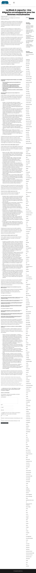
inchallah (27, 301)
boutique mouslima (29, 212)
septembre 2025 (29, 82)
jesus (27, 333)
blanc (27, 203)
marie (27, 363)
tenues (27, 523)
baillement (28, 196)
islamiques (28, 316)
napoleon (27, 426)
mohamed (28, 389)
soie (26, 510)
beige (27, 199)
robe (27, 468)
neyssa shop (28, 429)
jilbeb (27, 339)
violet (27, 560)
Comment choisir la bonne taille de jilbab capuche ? (12, 84)
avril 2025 (27, 91)
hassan (27, 289)
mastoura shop (28, 376)
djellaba (27, 246)
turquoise (27, 532)
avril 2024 (27, 113)
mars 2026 (28, 71)
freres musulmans (29, 278)
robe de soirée (28, 472)
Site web (2, 410)
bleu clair (27, 209)
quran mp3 (28, 459)
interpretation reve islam (29, 307)
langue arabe (28, 344)
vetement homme (29, 554)
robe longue (28, 477)
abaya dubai (28, 153)
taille (27, 519)
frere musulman (29, 276)
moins (27, 392)
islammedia (28, 322)
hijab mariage (28, 295)
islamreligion (28, 324)
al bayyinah (28, 172)
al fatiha (27, 174)
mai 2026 (27, 67)
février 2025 (28, 95)
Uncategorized (28, 536)
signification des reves (30, 500)
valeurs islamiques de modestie (13, 385)
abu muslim (28, 161)
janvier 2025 (28, 97)
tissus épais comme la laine (14, 384)
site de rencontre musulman (29, 504)
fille (26, 262)
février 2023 (28, 139)
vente (27, 540)
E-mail (2, 407)
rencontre (28, 463)
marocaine (28, 368)
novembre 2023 (28, 123)
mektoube (28, 379)
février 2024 (28, 117)
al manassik (28, 175)
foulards (27, 271)
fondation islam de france (29, 267)
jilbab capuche (11, 380)
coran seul (28, 231)
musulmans (28, 420)
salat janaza (28, 490)
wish (26, 564)
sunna (27, 514)
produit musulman (29, 453)
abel (27, 157)
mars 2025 (28, 93)
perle (27, 444)
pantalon (27, 440)
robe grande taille (29, 476)
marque (27, 370)
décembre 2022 (28, 143)
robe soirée (28, 481)
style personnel (6, 384)
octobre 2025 (28, 80)
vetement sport (29, 556)
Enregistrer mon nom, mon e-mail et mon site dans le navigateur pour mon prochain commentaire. (10, 413)
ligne (27, 346)
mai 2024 (27, 111)
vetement (27, 545)
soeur (27, 508)
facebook (27, 257)
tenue (27, 521)
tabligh (27, 517)
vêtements (28, 558)
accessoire (28, 162)
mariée (27, 365)
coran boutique (28, 227)
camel (27, 218)
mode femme (28, 383)
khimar (27, 342)
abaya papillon (28, 155)
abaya (27, 151)
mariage (27, 357)
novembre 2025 (28, 78)
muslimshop (28, 413)
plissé (27, 448)
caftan (27, 216)
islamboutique (28, 313)
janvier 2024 (28, 119)
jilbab (27, 337)
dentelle (27, 242)
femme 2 (27, 261)
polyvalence (9, 382)
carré (27, 222)
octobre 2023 (28, 124)
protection (20, 383)
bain (26, 198)
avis (26, 194)
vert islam (27, 543)
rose (27, 485)
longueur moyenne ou (18, 380)
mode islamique (3, 381)
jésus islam (28, 335)
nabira (27, 424)
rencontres (28, 464)
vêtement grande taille (30, 553)
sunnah (27, 516)
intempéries (20, 378)
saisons (2, 384)
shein (27, 498)
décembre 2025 (29, 76)
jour (26, 341)
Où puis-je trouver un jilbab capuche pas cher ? (11, 85)
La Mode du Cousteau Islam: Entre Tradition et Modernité (29, 27)
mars (27, 374)
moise (27, 396)
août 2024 (27, 106)
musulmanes (28, 418)
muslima (27, 411)
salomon (27, 492)
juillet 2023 (28, 130)
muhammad (28, 405)
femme (27, 259)
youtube (27, 566)
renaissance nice (29, 461)
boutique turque (28, 214)
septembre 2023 (29, 126)
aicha (27, 170)
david (27, 240)
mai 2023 (27, 134)
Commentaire (3, 397)
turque (27, 530)
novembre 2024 (29, 100)
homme (27, 299)
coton (19, 376)
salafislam (27, 489)
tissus (27, 525)
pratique (12, 382)
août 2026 (27, 61)
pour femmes (28, 452)
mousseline (28, 402)
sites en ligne (28, 506)
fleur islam (28, 264)
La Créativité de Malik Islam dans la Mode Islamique (29, 41)
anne (27, 183)
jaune (27, 329)
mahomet (27, 352)
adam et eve (28, 166)
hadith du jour (28, 288)
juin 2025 (27, 87)
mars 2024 (28, 115)
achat (27, 164)
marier (27, 366)
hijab (27, 291)
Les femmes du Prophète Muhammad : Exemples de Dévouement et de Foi (30, 37)
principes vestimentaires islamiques (11, 383)
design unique (3, 378)
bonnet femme (28, 211)
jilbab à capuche (6, 380)
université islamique (29, 538)
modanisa (27, 381)
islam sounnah (28, 311)
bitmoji (27, 201)
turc (26, 529)
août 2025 (27, 84)
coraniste (27, 233)
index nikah (28, 302)
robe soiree (28, 479)
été (26, 253)
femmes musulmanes (12, 378)
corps (17, 376)
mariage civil (28, 359)
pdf (26, 442)
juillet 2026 (28, 63)
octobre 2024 (28, 102)
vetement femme (29, 551)
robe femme (28, 474)
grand (27, 280)
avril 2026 (27, 69)
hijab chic (27, 293)
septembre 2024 (29, 104)
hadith (27, 286)
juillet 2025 (28, 86)
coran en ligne (28, 229)
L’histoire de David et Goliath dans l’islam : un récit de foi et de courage (30, 31)
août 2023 (27, 128)
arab (27, 185)
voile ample (21, 385)
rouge (27, 487)
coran (27, 225)
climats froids (13, 376)
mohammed (28, 390)
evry (27, 255)
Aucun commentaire (11, 16)
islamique (27, 315)
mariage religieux (29, 361)
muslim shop (28, 409)
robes (27, 483)
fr (26, 273)
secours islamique (29, 496)
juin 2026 (27, 65)
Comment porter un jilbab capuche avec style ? (11, 86)
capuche (27, 220)
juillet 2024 (28, 108)
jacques (27, 328)
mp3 (27, 403)
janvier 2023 (28, 141)
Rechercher (28, 17)
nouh (27, 437)
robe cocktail (28, 470)
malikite (27, 353)
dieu (26, 244)
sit (26, 501)
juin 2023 (27, 132)
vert (26, 541)
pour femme (28, 450)
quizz (27, 457)
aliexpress (27, 179)
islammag (27, 320)
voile (27, 562)
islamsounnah (28, 326)
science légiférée (29, 494)
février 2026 (28, 73)
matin (27, 378)
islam (27, 309)
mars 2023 (28, 137)
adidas (27, 168)
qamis (27, 455)
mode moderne (28, 387)
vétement (27, 547)
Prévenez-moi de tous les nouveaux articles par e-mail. (10, 420)
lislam (27, 348)
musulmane (28, 416)
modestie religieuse (10, 381)
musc (27, 407)
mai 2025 (27, 89)
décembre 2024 (29, 98)
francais (27, 275)
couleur (27, 236)
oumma (27, 439)
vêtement (27, 549)
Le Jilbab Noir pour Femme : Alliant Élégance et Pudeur (11, 388)
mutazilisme (28, 422)
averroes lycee (28, 192)
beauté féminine (8, 376)
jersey (2, 380)
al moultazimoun (29, 177)
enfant (27, 249)
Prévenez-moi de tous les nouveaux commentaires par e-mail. (11, 418)
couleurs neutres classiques (5, 377)
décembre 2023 (28, 121)
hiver (27, 297)
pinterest (27, 446)
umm (27, 534)
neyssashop (28, 431)
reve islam (28, 466)
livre (26, 350)
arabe (27, 187)
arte (26, 190)
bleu (26, 207)
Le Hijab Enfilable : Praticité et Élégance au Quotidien (29, 45)
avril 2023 (27, 135)
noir (26, 435)
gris (26, 282)
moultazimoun (28, 400)
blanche (27, 205)
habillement (28, 284)
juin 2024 (27, 110)
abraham (27, 159)
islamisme (27, 318)
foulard (27, 269)
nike (26, 433)
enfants (27, 251)
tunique (27, 527)
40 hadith (27, 150)
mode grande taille (29, 385)
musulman (28, 415)
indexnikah (28, 304)
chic (26, 224)
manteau (27, 355)
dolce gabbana (28, 248)
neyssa (27, 427)
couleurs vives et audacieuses (16, 377)
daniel (27, 238)
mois (27, 394)
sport (27, 512)
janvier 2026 (28, 74)
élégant (7, 378)
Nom (2, 404)
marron (27, 372)
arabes (27, 188)
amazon (27, 181)
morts (27, 398)
